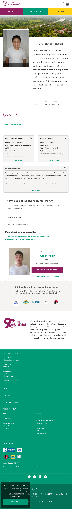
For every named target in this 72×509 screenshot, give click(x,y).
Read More (20, 160)
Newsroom (7, 371)
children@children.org (11, 360)
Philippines (7, 418)
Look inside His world (47, 270)
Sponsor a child (8, 369)
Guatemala (40, 426)
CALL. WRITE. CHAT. (11, 353)
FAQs (5, 374)
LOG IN (60, 11)
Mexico (39, 431)
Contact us (7, 364)
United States (41, 433)
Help (5, 388)
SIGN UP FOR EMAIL (11, 380)
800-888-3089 (8, 358)
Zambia (39, 416)
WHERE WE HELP (9, 409)
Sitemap (7, 481)
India (5, 416)
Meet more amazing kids (47, 276)
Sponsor (35, 11)
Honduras (40, 428)
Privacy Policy (8, 376)
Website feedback (10, 403)
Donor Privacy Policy (35, 501)
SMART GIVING (8, 443)
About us (6, 366)
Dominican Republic (43, 423)
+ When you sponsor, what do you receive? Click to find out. (27, 236)
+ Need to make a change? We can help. (20, 239)
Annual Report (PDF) (10, 463)
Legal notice (44, 501)
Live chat (6, 395)
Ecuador (6, 428)
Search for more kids (12, 124)
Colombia (6, 426)
